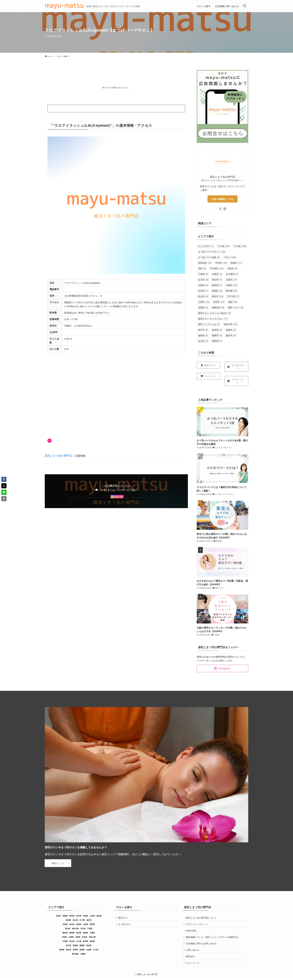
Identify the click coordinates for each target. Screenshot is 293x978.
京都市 (236, 262)
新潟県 (68, 920)
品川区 (203, 279)
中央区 (221, 262)
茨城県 (65, 924)
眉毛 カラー (235, 307)
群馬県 (78, 924)
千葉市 (232, 268)
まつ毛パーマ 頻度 (209, 257)
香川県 (68, 945)
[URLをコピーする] (3, 498)
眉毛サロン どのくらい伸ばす (214, 313)
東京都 (231, 290)
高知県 (88, 945)
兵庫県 (71, 937)
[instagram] (224, 209)
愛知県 (65, 932)
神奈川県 (230, 324)
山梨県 (85, 924)
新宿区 (217, 290)
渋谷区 (218, 301)
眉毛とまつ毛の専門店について (201, 917)
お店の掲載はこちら (222, 199)
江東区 (203, 301)
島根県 (85, 941)
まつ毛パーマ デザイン (211, 251)
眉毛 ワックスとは (209, 324)
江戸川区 (233, 296)
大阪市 (231, 279)
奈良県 (84, 937)
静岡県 (71, 932)
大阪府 (203, 285)
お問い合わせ (192, 949)
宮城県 (85, 916)
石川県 (82, 920)
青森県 (65, 916)
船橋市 (217, 335)
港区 (232, 301)
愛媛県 (82, 945)
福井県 (217, 329)
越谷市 (231, 335)
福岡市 (231, 329)
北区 (202, 268)
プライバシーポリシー (197, 924)
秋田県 (71, 916)
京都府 (77, 937)
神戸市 (203, 329)
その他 (224, 246)
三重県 (92, 932)
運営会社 (190, 956)
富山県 (75, 920)
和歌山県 (92, 937)
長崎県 (82, 949)
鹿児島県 (75, 954)
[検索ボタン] (244, 6)
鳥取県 (92, 941)
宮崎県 (75, 949)
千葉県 (203, 274)
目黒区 (203, 307)
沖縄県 (82, 954)
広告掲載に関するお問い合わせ (201, 943)
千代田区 (216, 268)
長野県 (217, 341)
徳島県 (75, 945)
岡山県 (71, 941)
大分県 (95, 949)
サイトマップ (192, 962)
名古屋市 (232, 274)
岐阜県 (217, 285)
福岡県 (61, 949)
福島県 (203, 335)
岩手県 (78, 916)
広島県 (65, 941)
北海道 (58, 916)
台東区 (217, 274)
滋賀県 (85, 932)
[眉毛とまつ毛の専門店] (64, 6)
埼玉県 (217, 279)
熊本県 (68, 949)
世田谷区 (204, 262)
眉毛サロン (123, 917)
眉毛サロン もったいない (213, 318)
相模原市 (218, 307)
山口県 (78, 941)
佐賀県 (88, 949)
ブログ (230, 257)
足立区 (203, 341)
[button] (3, 479)
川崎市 (231, 285)
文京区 (203, 290)
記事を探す (191, 930)
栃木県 (71, 924)
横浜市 (217, 296)
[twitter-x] (220, 209)
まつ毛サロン (124, 924)
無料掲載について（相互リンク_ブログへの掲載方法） (213, 937)
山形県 (92, 916)
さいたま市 (206, 246)
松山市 (203, 296)
